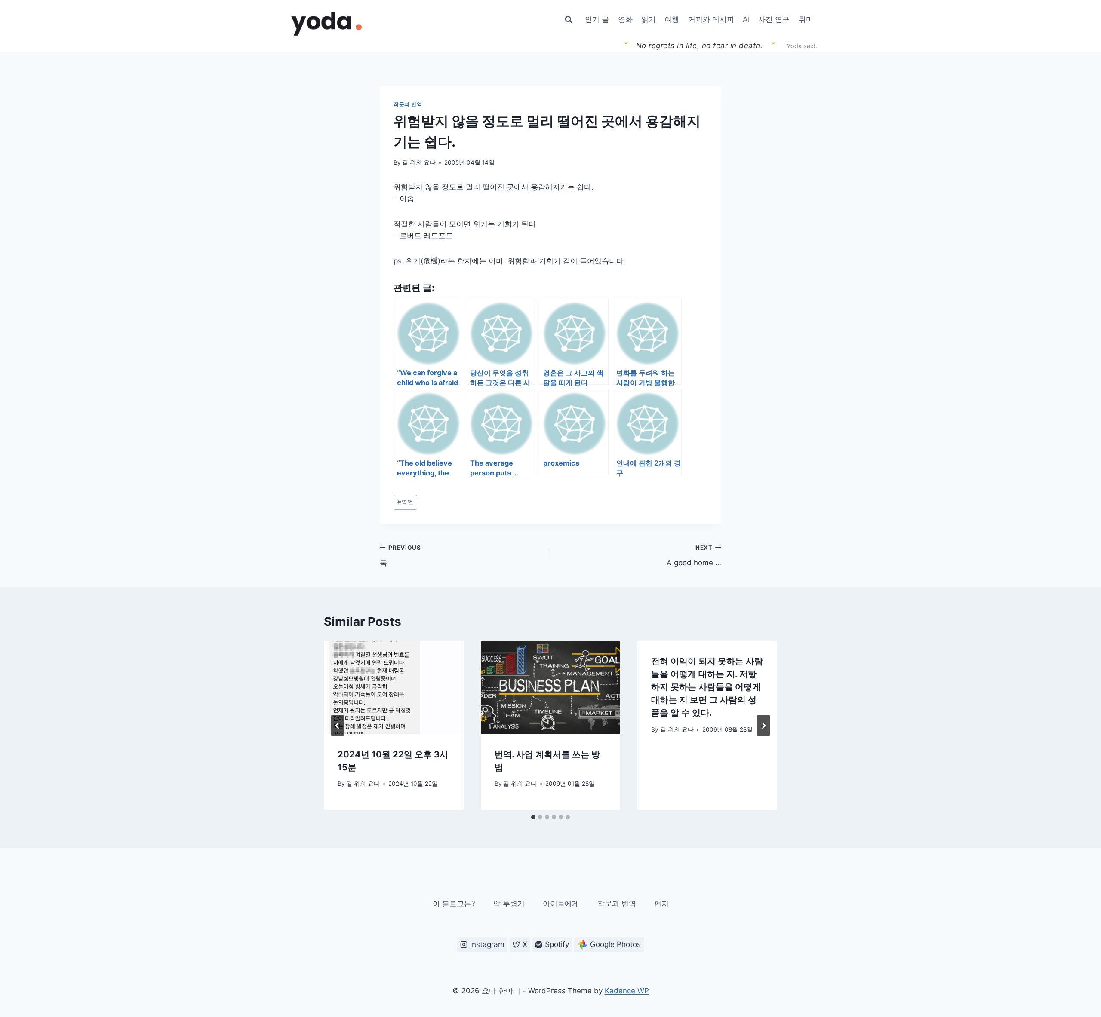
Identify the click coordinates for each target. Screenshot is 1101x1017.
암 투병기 (509, 903)
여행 (671, 19)
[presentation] (394, 687)
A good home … (694, 555)
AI (746, 19)
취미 (806, 19)
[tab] (533, 817)
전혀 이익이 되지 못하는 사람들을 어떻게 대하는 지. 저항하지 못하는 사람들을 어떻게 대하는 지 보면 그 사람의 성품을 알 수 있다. (707, 687)
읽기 (648, 19)
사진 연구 (774, 19)
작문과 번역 (408, 104)
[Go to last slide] (337, 725)
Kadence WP (627, 990)
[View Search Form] (568, 20)
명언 (405, 502)
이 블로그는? (454, 903)
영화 (625, 19)
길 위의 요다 (419, 162)
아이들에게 (561, 903)
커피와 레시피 (711, 19)
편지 (661, 903)
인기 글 (597, 19)
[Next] (763, 725)
